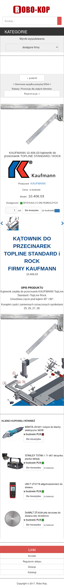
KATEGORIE (16, 31)
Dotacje (32, 566)
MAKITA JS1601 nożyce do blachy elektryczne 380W (43, 428)
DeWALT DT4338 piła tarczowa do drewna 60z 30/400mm (43, 514)
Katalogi (32, 572)
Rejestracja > (32, 93)
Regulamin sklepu (32, 561)
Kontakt (32, 555)
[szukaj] (59, 21)
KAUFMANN (38, 183)
